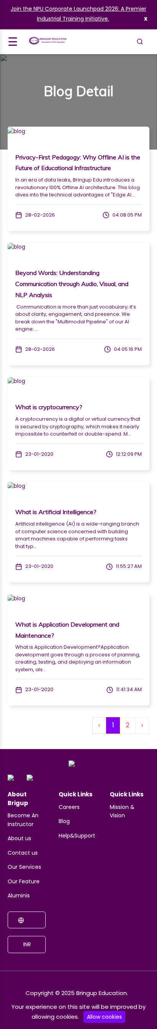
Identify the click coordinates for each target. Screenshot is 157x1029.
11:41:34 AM (128, 689)
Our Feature (24, 881)
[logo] (77, 767)
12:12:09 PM (128, 454)
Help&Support (77, 835)
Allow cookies (104, 1017)
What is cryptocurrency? (48, 407)
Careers (69, 807)
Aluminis (19, 895)
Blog (64, 821)
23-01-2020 (38, 454)
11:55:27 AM (128, 566)
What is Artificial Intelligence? (55, 512)
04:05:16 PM (127, 349)
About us (19, 838)
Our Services (24, 867)
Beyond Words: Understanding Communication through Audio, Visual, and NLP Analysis (71, 284)
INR (26, 944)
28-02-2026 (39, 215)
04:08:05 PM (126, 215)
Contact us (23, 853)
